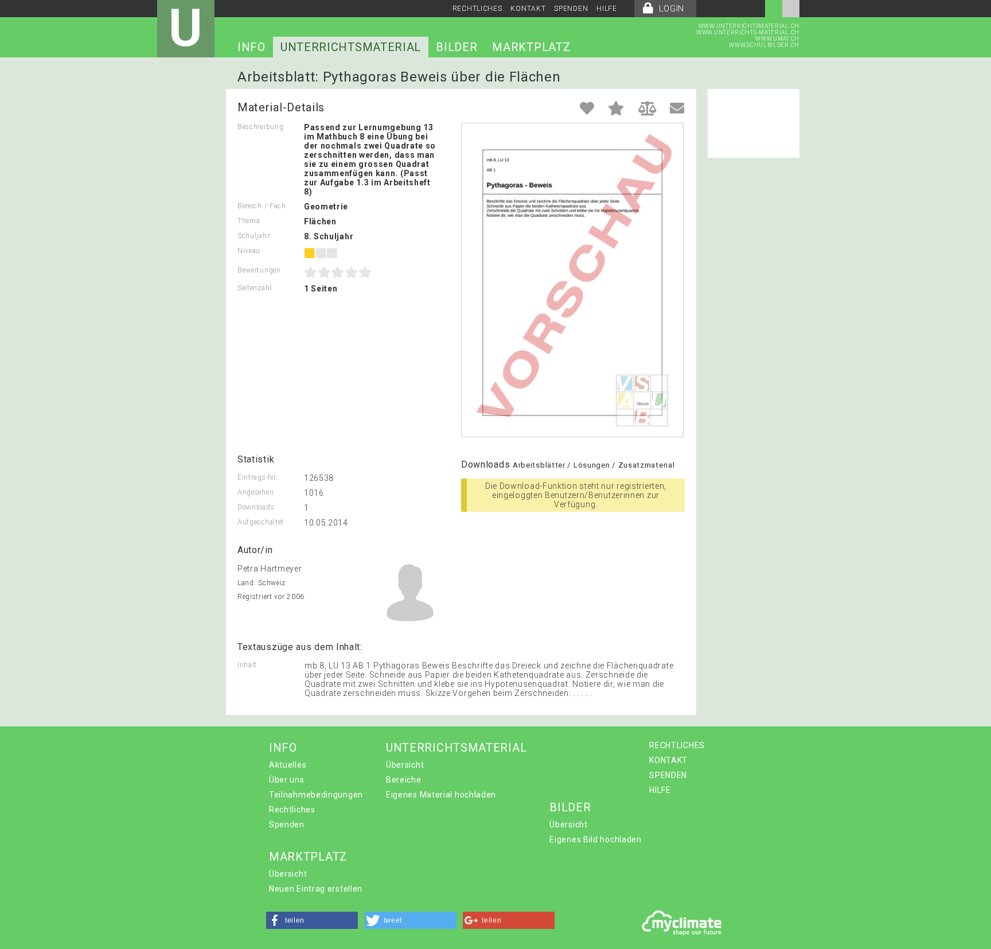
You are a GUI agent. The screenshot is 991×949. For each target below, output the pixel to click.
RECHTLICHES (477, 9)
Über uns (287, 779)
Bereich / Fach (261, 206)
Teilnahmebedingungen (316, 794)
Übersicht (405, 764)
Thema (248, 221)
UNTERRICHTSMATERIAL (350, 47)
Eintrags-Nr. (257, 477)
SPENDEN (571, 9)
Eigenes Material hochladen (441, 794)
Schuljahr (253, 236)
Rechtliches (292, 809)
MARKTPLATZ (531, 47)
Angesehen (255, 492)
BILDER (456, 47)
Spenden (287, 824)
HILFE (606, 9)
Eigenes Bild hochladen (595, 839)
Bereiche (404, 779)
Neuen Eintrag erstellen (315, 888)
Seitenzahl (254, 288)
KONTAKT (527, 9)
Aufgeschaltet (260, 522)
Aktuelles (287, 764)
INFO (251, 47)
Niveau (248, 251)
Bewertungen (259, 270)
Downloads (255, 507)
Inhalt (247, 665)
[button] (312, 920)
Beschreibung (260, 127)
